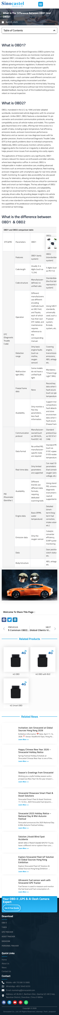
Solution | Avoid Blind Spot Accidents (31, 838)
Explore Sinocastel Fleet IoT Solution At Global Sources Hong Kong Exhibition (36, 859)
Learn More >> (23, 739)
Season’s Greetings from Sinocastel (35, 772)
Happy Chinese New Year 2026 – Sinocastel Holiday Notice (34, 751)
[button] (40, 4)
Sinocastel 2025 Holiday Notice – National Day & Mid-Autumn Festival (34, 816)
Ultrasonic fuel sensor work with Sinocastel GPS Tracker (34, 881)
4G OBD (16, 674)
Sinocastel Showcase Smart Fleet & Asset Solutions (35, 794)
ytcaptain (52, 1012)
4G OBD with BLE (43, 674)
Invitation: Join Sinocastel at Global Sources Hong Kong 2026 (35, 729)
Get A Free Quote (12, 907)
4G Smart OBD (16, 705)
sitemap (39, 1012)
